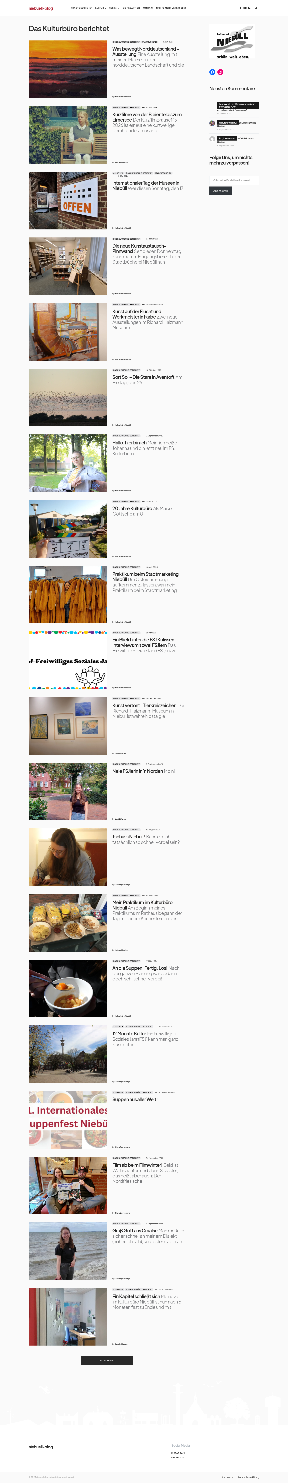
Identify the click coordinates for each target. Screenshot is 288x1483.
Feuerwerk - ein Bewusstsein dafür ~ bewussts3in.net (237, 105)
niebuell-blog (41, 7)
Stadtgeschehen (163, 173)
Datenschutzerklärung (248, 1477)
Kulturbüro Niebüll (228, 122)
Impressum (227, 1477)
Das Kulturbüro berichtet (126, 42)
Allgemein (118, 173)
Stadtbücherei (149, 42)
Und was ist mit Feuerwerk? (233, 110)
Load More (107, 1360)
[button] (245, 8)
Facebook (177, 1457)
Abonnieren (220, 190)
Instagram (178, 1453)
